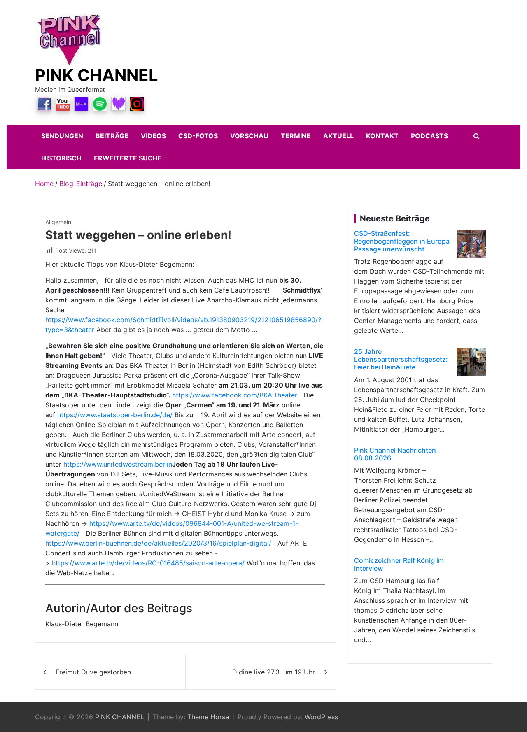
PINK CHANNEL (96, 75)
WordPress (321, 717)
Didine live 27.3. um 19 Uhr (273, 672)
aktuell (338, 136)
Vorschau (249, 136)
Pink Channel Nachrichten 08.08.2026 (395, 454)
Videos (153, 136)
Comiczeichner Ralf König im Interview (399, 564)
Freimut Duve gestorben (93, 672)
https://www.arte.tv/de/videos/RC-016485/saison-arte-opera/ (148, 563)
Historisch (61, 158)
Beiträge (112, 136)
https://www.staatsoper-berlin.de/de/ (115, 415)
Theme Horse (208, 717)
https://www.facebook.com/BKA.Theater (234, 395)
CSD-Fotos (198, 136)
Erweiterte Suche (128, 158)
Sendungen (62, 136)
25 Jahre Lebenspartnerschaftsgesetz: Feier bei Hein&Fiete (401, 359)
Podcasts (429, 136)
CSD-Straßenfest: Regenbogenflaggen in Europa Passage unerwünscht (402, 241)
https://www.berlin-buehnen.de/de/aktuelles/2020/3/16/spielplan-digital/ (158, 543)
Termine (296, 136)
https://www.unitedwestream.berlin (117, 464)
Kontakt (382, 136)
